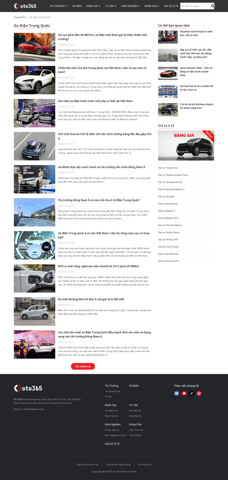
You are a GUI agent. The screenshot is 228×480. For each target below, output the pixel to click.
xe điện (76, 6)
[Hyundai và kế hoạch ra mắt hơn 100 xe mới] (168, 37)
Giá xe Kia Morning (168, 254)
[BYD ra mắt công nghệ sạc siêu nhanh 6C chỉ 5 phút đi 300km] (34, 278)
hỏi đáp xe (135, 410)
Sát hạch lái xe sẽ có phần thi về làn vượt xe (196, 87)
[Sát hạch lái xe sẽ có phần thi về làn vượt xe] (168, 91)
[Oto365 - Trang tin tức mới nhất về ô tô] (27, 6)
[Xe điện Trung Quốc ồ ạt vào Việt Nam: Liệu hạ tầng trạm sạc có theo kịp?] (34, 245)
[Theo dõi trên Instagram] (199, 393)
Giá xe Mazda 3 (166, 210)
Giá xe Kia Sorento (168, 203)
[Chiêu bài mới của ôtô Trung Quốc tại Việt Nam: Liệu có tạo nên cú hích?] (34, 80)
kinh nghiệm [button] (130, 6)
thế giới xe (135, 435)
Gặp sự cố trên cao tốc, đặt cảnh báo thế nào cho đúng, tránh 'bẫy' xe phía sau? (196, 53)
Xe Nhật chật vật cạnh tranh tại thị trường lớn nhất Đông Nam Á (101, 167)
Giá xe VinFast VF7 (168, 239)
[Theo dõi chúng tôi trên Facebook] (176, 393)
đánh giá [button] (92, 6)
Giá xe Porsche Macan (170, 225)
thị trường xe (112, 391)
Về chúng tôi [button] (144, 464)
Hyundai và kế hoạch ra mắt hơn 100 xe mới (196, 33)
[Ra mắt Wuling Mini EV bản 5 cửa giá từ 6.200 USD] (34, 311)
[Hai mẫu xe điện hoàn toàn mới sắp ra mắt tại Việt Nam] (34, 113)
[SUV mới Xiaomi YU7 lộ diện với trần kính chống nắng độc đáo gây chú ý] (34, 146)
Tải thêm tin (83, 366)
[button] (212, 6)
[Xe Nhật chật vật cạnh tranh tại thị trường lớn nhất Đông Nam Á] (34, 179)
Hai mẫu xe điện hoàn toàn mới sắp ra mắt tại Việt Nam (95, 101)
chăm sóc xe (112, 430)
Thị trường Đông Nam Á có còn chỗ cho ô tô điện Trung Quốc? (99, 200)
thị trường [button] (57, 6)
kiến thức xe (136, 430)
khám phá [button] (151, 6)
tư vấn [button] (110, 6)
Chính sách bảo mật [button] (87, 464)
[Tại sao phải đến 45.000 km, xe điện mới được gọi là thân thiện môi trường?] (34, 47)
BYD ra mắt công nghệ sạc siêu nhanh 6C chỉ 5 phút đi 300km (98, 266)
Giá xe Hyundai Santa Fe (171, 189)
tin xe (108, 396)
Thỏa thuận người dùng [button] (118, 464)
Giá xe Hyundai (166, 196)
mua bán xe (135, 416)
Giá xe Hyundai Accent (170, 182)
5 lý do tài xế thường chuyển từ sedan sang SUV (196, 106)
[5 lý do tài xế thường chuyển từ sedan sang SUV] (168, 109)
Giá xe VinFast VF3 (168, 261)
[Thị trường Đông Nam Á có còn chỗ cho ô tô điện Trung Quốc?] (34, 212)
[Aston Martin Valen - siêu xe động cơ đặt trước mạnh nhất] (168, 73)
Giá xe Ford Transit (168, 246)
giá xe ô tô (171, 6)
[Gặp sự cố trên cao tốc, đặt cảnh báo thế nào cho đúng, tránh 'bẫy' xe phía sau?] (168, 55)
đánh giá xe (112, 416)
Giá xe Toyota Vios (168, 167)
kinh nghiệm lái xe (115, 435)
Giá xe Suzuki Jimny (168, 232)
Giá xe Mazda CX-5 (168, 218)
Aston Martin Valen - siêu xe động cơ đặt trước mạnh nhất (196, 71)
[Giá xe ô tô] (186, 145)
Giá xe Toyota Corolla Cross (173, 175)
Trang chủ (19, 17)
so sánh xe (111, 410)
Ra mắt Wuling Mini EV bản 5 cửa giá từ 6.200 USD (91, 299)
